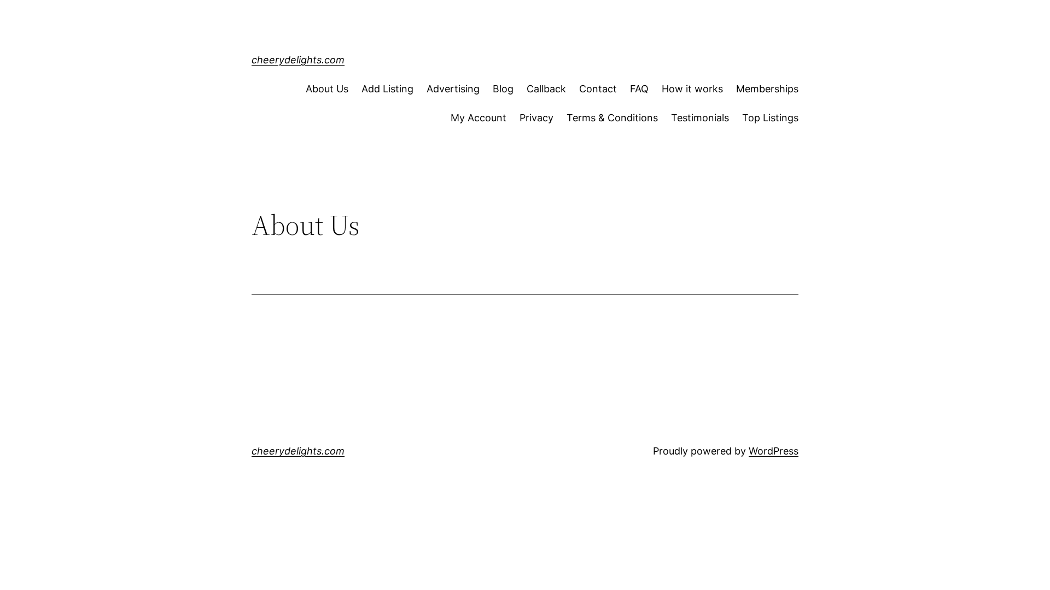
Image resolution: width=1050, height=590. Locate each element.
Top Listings (770, 117)
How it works (692, 89)
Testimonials (700, 117)
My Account (478, 117)
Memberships (767, 89)
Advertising (453, 89)
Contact (598, 89)
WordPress (773, 451)
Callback (546, 89)
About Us (327, 89)
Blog (503, 89)
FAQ (639, 89)
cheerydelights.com (298, 60)
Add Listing (387, 89)
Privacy (536, 117)
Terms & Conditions (612, 117)
